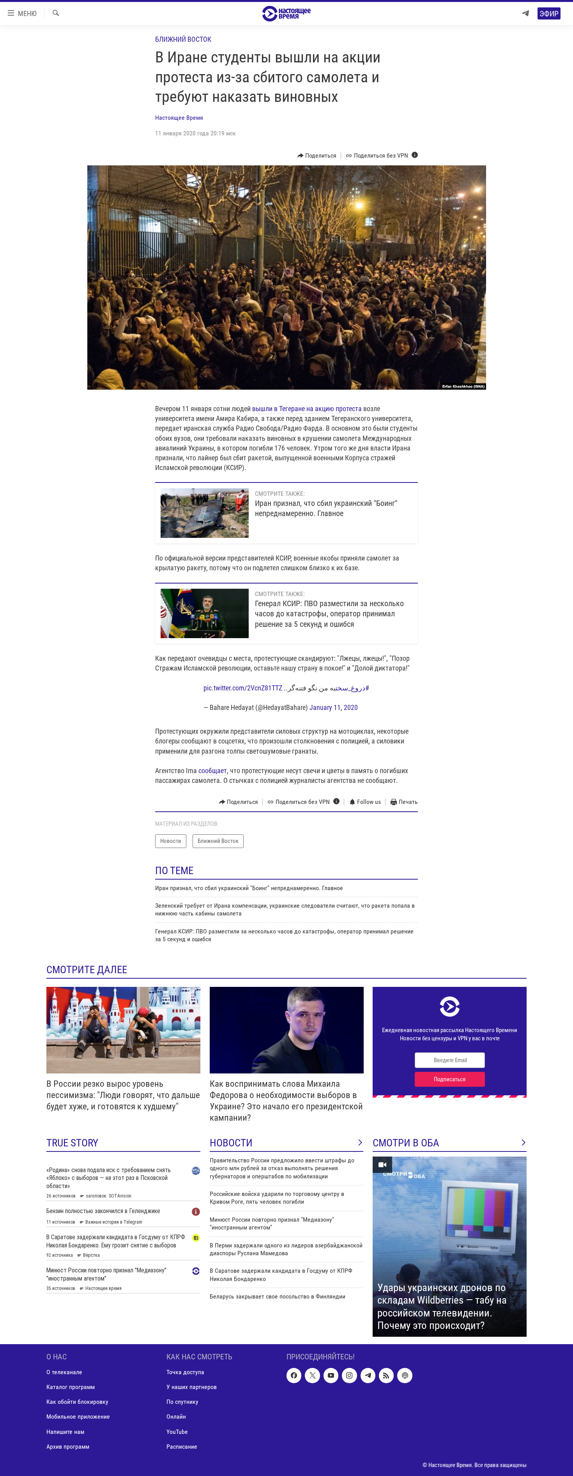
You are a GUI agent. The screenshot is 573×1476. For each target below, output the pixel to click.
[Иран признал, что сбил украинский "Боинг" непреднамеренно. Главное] (205, 513)
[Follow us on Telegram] (368, 1375)
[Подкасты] (404, 1375)
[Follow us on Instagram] (349, 1375)
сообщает (212, 770)
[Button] (317, 156)
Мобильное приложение (78, 1416)
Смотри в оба (406, 1143)
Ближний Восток (183, 39)
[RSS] (386, 1375)
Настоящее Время (179, 117)
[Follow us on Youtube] (331, 1375)
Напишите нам (65, 1431)
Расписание (181, 1446)
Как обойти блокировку (77, 1401)
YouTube (177, 1431)
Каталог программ (70, 1387)
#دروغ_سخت (352, 688)
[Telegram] (525, 13)
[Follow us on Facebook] (293, 1375)
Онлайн (176, 1416)
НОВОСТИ (231, 1143)
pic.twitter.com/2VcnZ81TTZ (242, 688)
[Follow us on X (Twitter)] (312, 1375)
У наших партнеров (191, 1387)
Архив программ (67, 1446)
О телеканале (64, 1372)
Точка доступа (185, 1372)
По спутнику (182, 1401)
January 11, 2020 (333, 707)
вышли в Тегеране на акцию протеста (307, 408)
